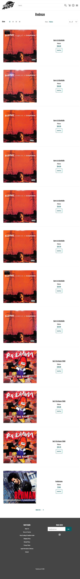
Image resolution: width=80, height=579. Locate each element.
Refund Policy (27, 542)
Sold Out (59, 50)
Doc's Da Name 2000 (59, 361)
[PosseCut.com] (8, 5)
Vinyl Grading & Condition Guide (27, 535)
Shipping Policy (27, 539)
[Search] (65, 5)
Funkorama (58, 481)
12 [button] (9, 21)
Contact (27, 552)
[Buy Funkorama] (20, 487)
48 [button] (19, 21)
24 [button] (13, 21)
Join (68, 529)
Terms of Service (27, 532)
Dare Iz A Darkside (58, 40)
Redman (59, 43)
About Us (27, 529)
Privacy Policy (27, 545)
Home (46, 22)
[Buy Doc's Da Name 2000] (20, 367)
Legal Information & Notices (27, 549)
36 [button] (16, 21)
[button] (69, 5)
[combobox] (40, 5)
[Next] (43, 510)
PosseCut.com (38, 569)
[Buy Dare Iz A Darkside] (20, 46)
